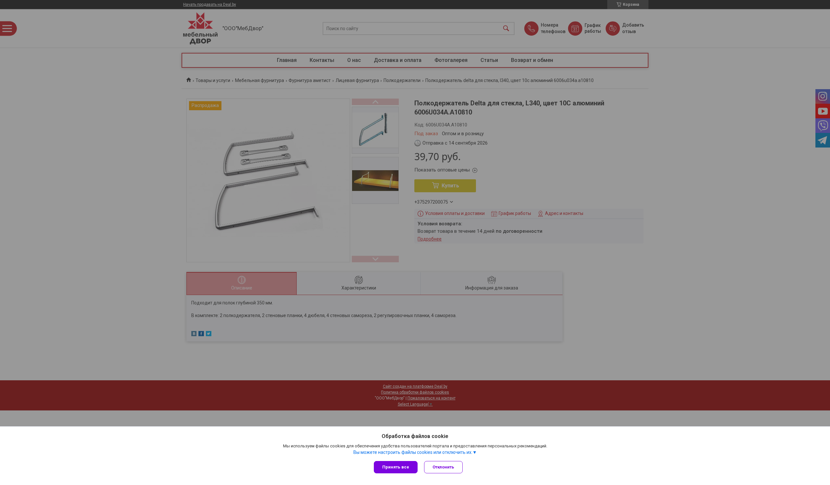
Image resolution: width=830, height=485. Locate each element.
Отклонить (443, 467)
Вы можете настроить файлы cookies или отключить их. (412, 452)
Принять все (395, 467)
